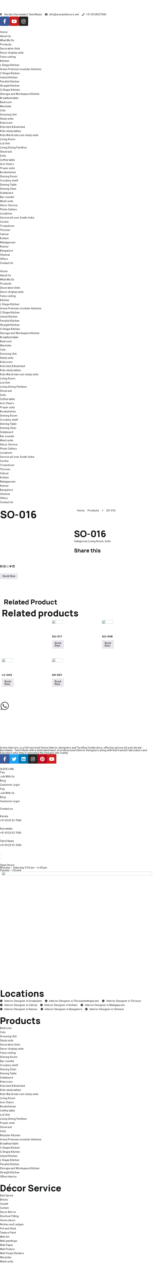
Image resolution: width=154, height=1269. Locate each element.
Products (5, 44)
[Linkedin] (23, 759)
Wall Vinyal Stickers (12, 1253)
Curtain (4, 1207)
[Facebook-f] (4, 21)
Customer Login (10, 784)
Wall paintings (8, 1240)
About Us (5, 36)
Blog (3, 780)
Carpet (4, 1203)
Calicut (4, 234)
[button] (77, 267)
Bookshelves (8, 172)
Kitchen (4, 60)
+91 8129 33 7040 (10, 820)
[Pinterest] (42, 759)
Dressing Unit (8, 114)
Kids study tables (10, 131)
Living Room (7, 139)
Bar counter (7, 197)
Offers (4, 258)
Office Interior (8, 1176)
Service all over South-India (17, 217)
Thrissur (5, 230)
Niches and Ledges (12, 1224)
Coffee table (7, 159)
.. (1, 857)
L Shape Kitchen (9, 65)
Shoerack (6, 151)
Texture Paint (8, 1232)
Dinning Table (8, 184)
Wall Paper (6, 1245)
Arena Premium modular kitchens (21, 69)
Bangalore (6, 250)
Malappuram (8, 242)
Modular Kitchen (10, 1135)
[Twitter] (14, 759)
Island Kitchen (8, 77)
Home (4, 32)
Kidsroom (6, 122)
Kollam (4, 238)
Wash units (6, 201)
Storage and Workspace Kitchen (19, 93)
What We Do (7, 40)
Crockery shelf (9, 180)
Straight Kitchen (10, 85)
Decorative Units (10, 48)
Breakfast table (9, 98)
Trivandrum (7, 225)
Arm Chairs (7, 164)
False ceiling (8, 56)
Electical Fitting (9, 1216)
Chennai (5, 254)
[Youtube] (14, 21)
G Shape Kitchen (10, 89)
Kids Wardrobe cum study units (19, 135)
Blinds (4, 1199)
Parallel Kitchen (9, 81)
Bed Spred (6, 1195)
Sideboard (6, 192)
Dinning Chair (8, 188)
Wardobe (5, 106)
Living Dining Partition (13, 147)
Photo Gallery (8, 209)
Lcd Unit (5, 143)
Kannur (4, 246)
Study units (7, 118)
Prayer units (7, 168)
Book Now (9, 576)
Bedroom (6, 102)
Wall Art (4, 1236)
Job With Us (7, 776)
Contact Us (6, 263)
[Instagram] (23, 21)
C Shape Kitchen (10, 73)
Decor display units (12, 52)
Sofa (3, 155)
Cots (3, 110)
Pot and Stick (8, 1228)
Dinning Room (8, 176)
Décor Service (8, 205)
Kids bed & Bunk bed (12, 126)
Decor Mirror (8, 1212)
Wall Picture (7, 1249)
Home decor (8, 1220)
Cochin (4, 221)
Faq (2, 772)
